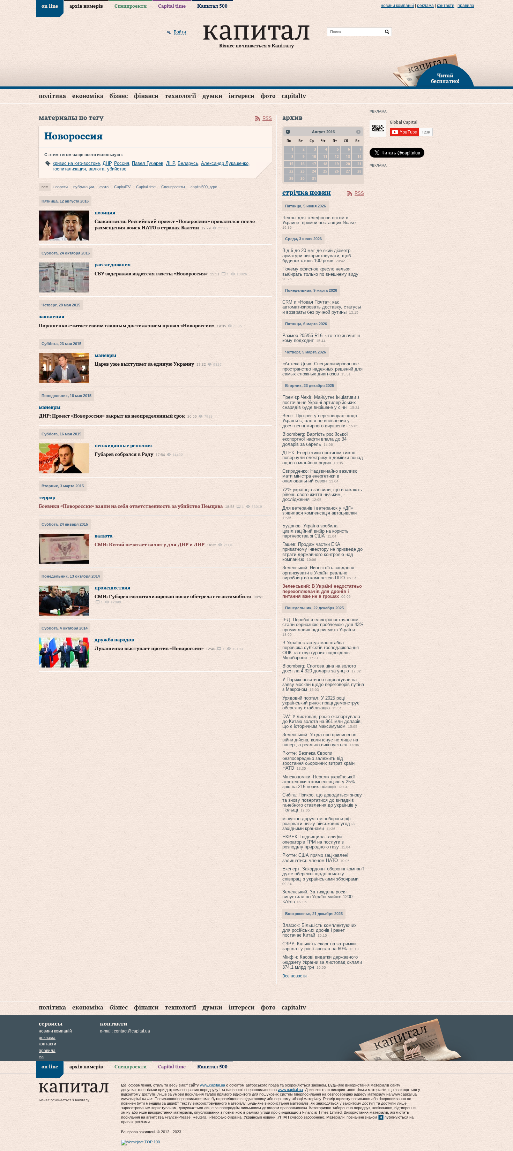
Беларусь (188, 163)
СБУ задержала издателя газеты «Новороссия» (151, 274)
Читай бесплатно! (445, 78)
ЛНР (170, 163)
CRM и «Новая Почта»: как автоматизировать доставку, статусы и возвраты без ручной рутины (321, 307)
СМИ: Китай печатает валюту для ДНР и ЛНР (150, 544)
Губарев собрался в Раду (124, 454)
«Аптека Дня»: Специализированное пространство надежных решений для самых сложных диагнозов (322, 368)
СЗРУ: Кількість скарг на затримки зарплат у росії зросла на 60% (319, 946)
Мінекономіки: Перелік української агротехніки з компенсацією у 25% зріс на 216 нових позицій (318, 782)
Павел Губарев (147, 163)
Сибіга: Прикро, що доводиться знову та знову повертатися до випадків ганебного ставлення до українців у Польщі (322, 802)
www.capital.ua (212, 1085)
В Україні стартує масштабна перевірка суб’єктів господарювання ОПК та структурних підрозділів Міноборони (320, 650)
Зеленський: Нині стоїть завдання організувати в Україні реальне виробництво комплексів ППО (318, 572)
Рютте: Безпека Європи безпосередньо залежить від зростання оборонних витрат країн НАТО (318, 760)
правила (466, 5)
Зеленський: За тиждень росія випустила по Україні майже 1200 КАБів (317, 897)
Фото (268, 96)
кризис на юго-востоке (76, 163)
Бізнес (119, 96)
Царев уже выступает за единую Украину (144, 364)
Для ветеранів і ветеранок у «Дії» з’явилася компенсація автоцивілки (319, 510)
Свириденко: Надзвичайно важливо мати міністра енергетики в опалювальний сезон (319, 476)
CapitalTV (294, 96)
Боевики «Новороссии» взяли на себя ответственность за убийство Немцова (131, 506)
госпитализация (69, 168)
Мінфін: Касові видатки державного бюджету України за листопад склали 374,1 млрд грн (322, 962)
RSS (267, 118)
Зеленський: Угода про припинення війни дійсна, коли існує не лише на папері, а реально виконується (320, 739)
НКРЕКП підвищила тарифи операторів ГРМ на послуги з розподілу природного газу (313, 841)
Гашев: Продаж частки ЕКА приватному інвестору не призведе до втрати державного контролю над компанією (322, 552)
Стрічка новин (306, 193)
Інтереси (241, 96)
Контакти (445, 5)
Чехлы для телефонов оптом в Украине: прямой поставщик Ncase (319, 220)
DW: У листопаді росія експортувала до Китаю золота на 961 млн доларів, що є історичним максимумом (322, 721)
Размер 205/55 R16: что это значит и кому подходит (321, 338)
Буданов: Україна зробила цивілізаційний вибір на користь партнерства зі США (315, 531)
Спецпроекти (130, 6)
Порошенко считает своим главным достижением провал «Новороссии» (126, 325)
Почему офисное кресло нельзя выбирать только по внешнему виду (320, 271)
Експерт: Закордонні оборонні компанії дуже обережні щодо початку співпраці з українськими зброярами (323, 874)
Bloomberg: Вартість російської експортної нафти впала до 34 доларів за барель (315, 439)
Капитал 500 (212, 6)
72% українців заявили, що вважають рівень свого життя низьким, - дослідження (322, 494)
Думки (212, 96)
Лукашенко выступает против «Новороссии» (149, 648)
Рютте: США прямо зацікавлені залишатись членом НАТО (315, 858)
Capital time (172, 6)
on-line (50, 6)
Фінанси (146, 96)
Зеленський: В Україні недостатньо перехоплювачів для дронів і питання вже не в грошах (322, 591)
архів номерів (86, 6)
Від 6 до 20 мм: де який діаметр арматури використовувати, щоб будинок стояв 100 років (316, 255)
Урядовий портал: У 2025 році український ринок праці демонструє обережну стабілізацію (320, 703)
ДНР (107, 163)
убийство (116, 168)
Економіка (87, 96)
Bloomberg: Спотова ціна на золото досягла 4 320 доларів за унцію (319, 668)
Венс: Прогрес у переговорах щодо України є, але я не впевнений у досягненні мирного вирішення (319, 420)
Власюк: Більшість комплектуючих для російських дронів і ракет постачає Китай (319, 930)
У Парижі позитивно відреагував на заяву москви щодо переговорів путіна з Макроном (323, 684)
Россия (121, 163)
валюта (96, 168)
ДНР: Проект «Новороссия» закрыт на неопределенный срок (112, 416)
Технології (180, 96)
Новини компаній (397, 5)
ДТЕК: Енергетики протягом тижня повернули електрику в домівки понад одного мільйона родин (322, 457)
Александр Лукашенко (224, 163)
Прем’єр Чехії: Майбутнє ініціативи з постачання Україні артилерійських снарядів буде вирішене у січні (320, 402)
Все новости (294, 976)
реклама (425, 5)
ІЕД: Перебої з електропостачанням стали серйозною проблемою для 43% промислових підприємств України (323, 624)
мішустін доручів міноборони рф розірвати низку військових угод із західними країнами (318, 823)
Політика (52, 96)
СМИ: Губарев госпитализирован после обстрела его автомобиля (173, 596)
